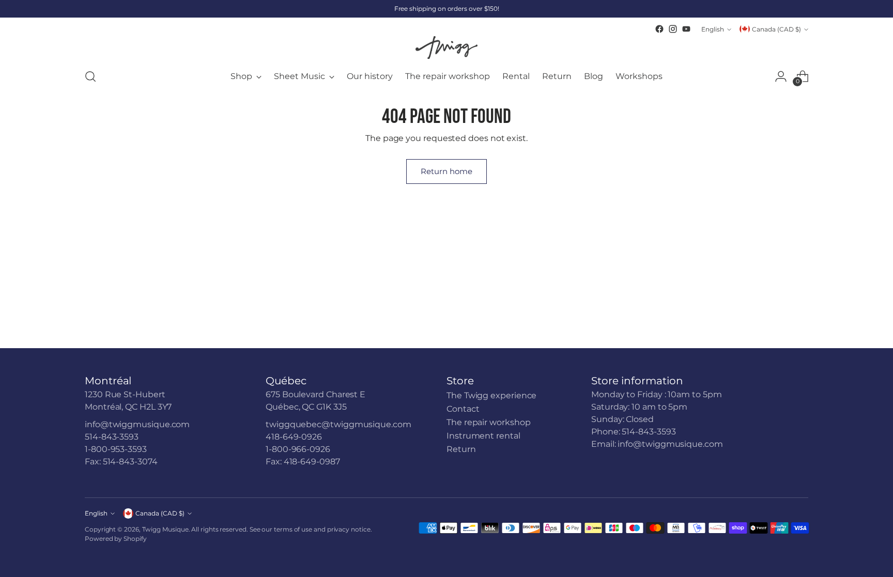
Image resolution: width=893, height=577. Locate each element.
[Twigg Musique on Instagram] (673, 29)
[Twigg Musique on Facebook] (659, 29)
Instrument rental (483, 436)
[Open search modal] (90, 76)
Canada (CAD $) (776, 29)
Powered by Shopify (116, 538)
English (712, 29)
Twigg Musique (165, 529)
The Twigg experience (491, 395)
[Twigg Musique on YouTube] (686, 29)
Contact (462, 409)
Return (461, 449)
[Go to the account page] (781, 76)
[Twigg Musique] (446, 47)
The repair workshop (488, 422)
